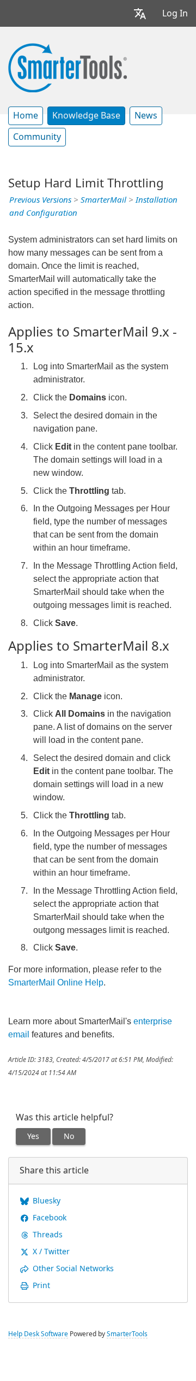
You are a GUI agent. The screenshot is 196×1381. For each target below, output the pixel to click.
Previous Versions (40, 200)
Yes (33, 1136)
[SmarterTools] (67, 66)
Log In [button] (175, 13)
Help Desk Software (38, 1334)
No (69, 1136)
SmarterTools (127, 1334)
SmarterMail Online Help (55, 982)
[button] (140, 13)
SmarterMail (103, 200)
